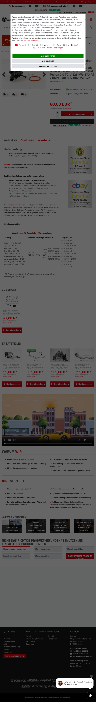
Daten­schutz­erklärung (31, 40)
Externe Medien (63, 45)
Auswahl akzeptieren (48, 66)
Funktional (41, 47)
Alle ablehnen (48, 61)
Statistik (35, 45)
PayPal (76, 45)
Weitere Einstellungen (55, 47)
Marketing (47, 45)
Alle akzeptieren (48, 56)
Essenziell (22, 45)
